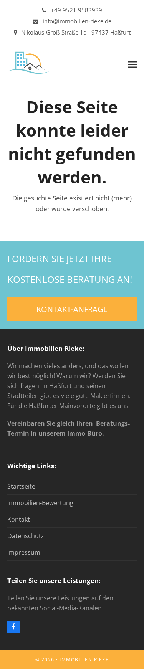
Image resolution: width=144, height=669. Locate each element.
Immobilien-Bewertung (40, 503)
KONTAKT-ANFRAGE (72, 309)
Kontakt (18, 519)
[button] (132, 64)
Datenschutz (25, 536)
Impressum (23, 552)
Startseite (21, 486)
